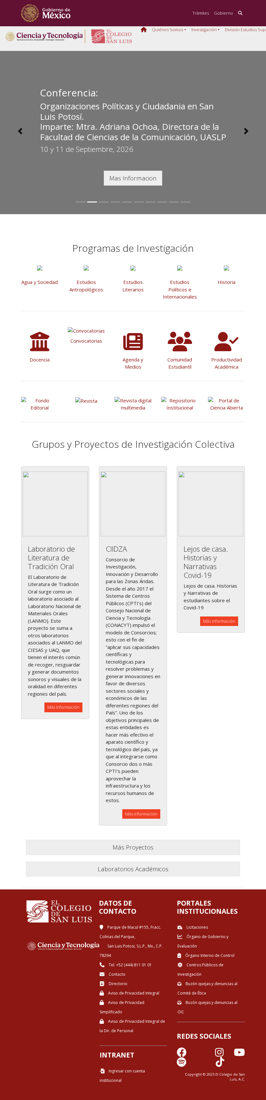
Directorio (117, 983)
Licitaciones (197, 927)
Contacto (117, 974)
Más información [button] (63, 707)
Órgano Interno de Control (209, 955)
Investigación (204, 29)
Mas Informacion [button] (133, 178)
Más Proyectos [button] (133, 847)
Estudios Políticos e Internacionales (180, 289)
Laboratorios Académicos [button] (133, 869)
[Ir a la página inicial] (45, 13)
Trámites (200, 13)
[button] (20, 131)
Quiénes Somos (167, 29)
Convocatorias (86, 340)
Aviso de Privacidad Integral (133, 993)
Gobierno (223, 13)
